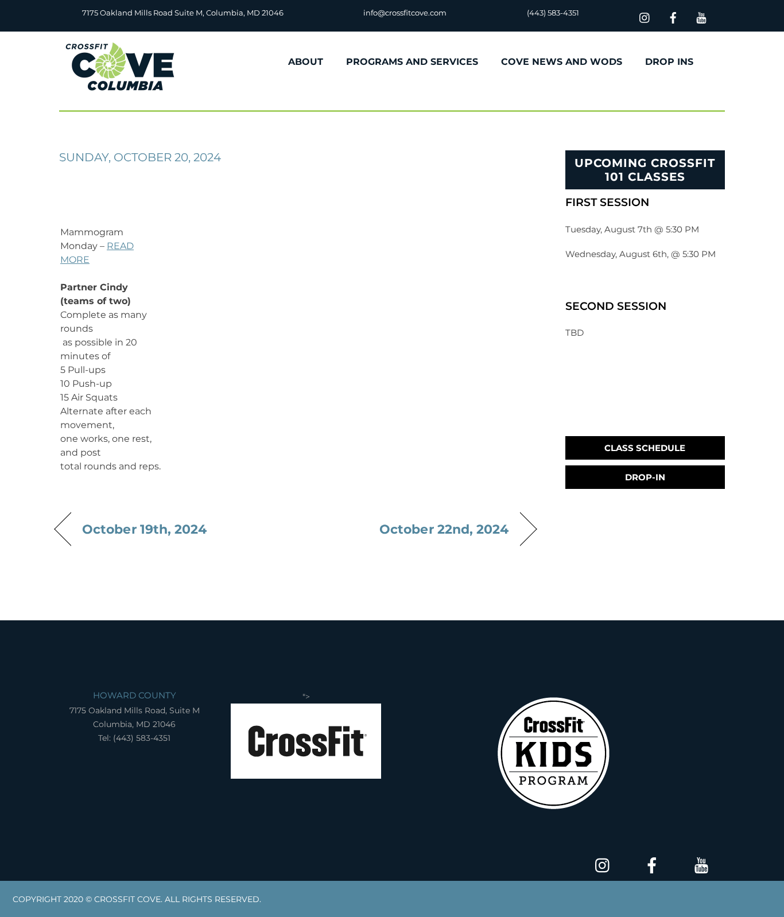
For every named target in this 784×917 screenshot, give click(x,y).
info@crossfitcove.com (405, 12)
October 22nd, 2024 (444, 529)
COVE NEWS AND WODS (561, 61)
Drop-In (645, 477)
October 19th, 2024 (144, 529)
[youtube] (701, 16)
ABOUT (305, 61)
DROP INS (669, 61)
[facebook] (673, 16)
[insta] (645, 16)
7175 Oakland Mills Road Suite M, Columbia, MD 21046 (183, 12)
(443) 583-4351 (553, 12)
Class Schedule (644, 447)
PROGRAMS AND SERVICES (412, 61)
